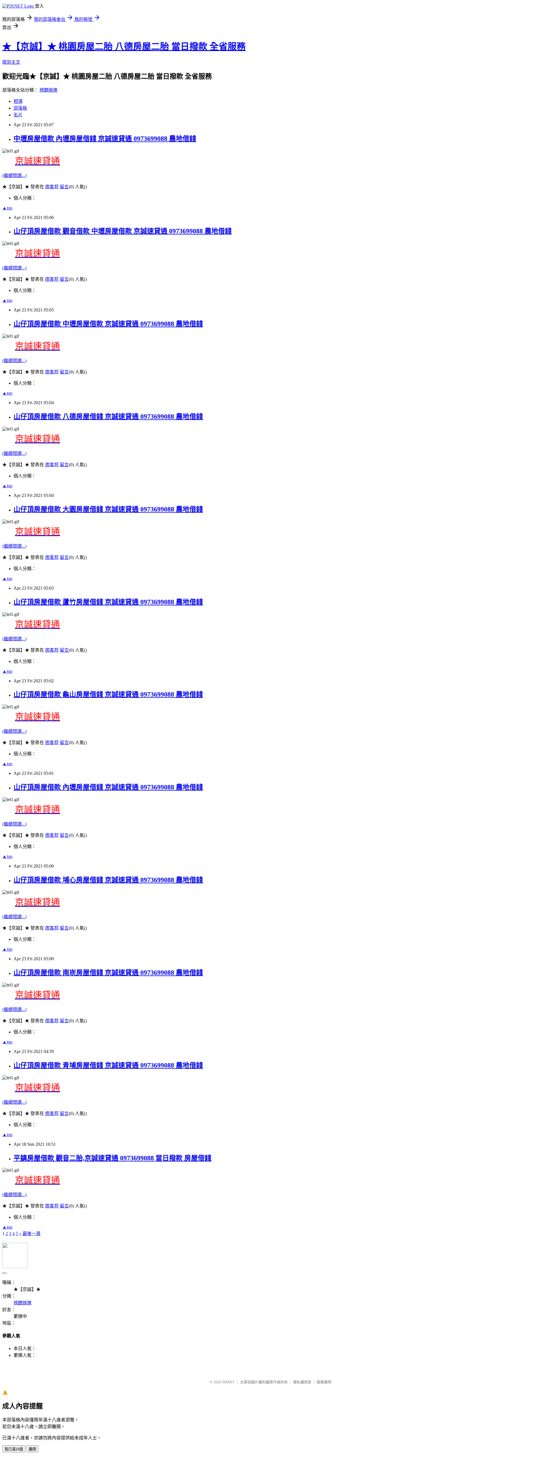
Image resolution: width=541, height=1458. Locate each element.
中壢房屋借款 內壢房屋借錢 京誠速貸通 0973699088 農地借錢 (105, 138)
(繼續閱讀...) (14, 175)
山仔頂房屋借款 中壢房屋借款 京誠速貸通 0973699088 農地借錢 (108, 324)
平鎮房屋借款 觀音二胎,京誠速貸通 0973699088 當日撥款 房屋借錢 (112, 1158)
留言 (64, 186)
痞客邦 (52, 186)
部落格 (20, 108)
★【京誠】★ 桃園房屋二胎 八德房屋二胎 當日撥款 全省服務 (124, 46)
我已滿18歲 (14, 1449)
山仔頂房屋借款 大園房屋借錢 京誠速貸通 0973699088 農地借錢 (108, 509)
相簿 (18, 101)
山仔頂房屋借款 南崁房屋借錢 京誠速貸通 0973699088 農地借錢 (108, 972)
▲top (7, 207)
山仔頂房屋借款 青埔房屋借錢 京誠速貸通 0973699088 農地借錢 (108, 1065)
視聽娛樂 (48, 90)
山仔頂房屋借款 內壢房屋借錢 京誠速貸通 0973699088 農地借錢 (108, 787)
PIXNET (228, 1382)
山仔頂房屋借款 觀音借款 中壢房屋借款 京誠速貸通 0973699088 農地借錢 (123, 231)
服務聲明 (324, 1382)
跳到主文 (11, 62)
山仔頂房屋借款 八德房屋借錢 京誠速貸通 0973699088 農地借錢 (108, 416)
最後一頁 (32, 1233)
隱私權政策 (302, 1382)
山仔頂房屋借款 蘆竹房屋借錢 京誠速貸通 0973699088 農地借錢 (108, 602)
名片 (18, 114)
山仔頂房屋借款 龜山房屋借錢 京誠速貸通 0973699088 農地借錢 (108, 694)
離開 (32, 1449)
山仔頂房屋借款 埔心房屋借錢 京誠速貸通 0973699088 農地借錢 (108, 880)
